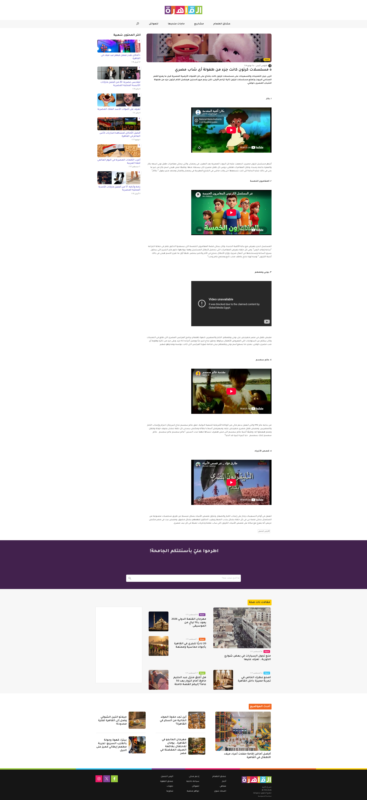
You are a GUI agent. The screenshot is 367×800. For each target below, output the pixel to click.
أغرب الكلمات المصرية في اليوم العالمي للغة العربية (118, 162)
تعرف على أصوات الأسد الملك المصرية (118, 109)
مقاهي (223, 786)
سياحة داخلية (192, 781)
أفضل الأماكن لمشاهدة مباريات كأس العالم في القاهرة (119, 135)
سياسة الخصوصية (265, 796)
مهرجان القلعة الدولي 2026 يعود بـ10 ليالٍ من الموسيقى (188, 623)
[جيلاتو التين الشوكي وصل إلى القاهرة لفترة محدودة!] (137, 720)
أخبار (224, 781)
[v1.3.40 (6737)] (257, 779)
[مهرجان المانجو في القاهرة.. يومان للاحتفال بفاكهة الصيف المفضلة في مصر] (196, 746)
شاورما (169, 791)
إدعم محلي (194, 776)
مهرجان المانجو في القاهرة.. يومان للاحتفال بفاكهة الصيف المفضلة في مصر (173, 746)
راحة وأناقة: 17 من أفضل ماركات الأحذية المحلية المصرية (119, 189)
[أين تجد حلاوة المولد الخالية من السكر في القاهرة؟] (196, 720)
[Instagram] (98, 778)
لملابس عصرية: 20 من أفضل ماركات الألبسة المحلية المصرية (120, 84)
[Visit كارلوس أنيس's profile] (270, 65)
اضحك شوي (220, 791)
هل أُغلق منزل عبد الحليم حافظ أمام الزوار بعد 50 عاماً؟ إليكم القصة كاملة (189, 681)
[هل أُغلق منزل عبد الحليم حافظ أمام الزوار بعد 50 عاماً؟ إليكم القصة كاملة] (158, 680)
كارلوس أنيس (261, 66)
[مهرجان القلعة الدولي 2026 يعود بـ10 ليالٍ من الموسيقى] (158, 621)
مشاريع (199, 24)
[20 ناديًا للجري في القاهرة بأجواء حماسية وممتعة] (158, 646)
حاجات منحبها (176, 24)
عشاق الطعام (221, 24)
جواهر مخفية (193, 791)
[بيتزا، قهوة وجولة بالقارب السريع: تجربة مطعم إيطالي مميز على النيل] (137, 744)
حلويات (170, 786)
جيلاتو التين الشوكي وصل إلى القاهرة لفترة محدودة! (112, 721)
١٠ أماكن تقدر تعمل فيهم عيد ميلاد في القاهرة (120, 57)
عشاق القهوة (166, 781)
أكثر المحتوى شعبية (127, 35)
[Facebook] (114, 778)
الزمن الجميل (167, 776)
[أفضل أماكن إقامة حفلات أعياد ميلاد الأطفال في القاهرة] (243, 731)
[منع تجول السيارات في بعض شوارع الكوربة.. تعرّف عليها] (242, 627)
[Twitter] (106, 778)
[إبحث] (129, 578)
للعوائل (153, 24)
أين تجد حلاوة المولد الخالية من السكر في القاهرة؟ (173, 721)
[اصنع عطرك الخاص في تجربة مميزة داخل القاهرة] (223, 680)
